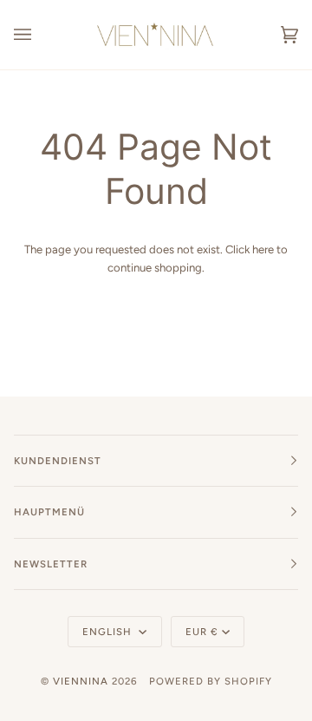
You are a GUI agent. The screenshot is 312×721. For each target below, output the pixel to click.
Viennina (80, 681)
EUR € (201, 632)
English (108, 632)
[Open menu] (40, 34)
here (263, 249)
